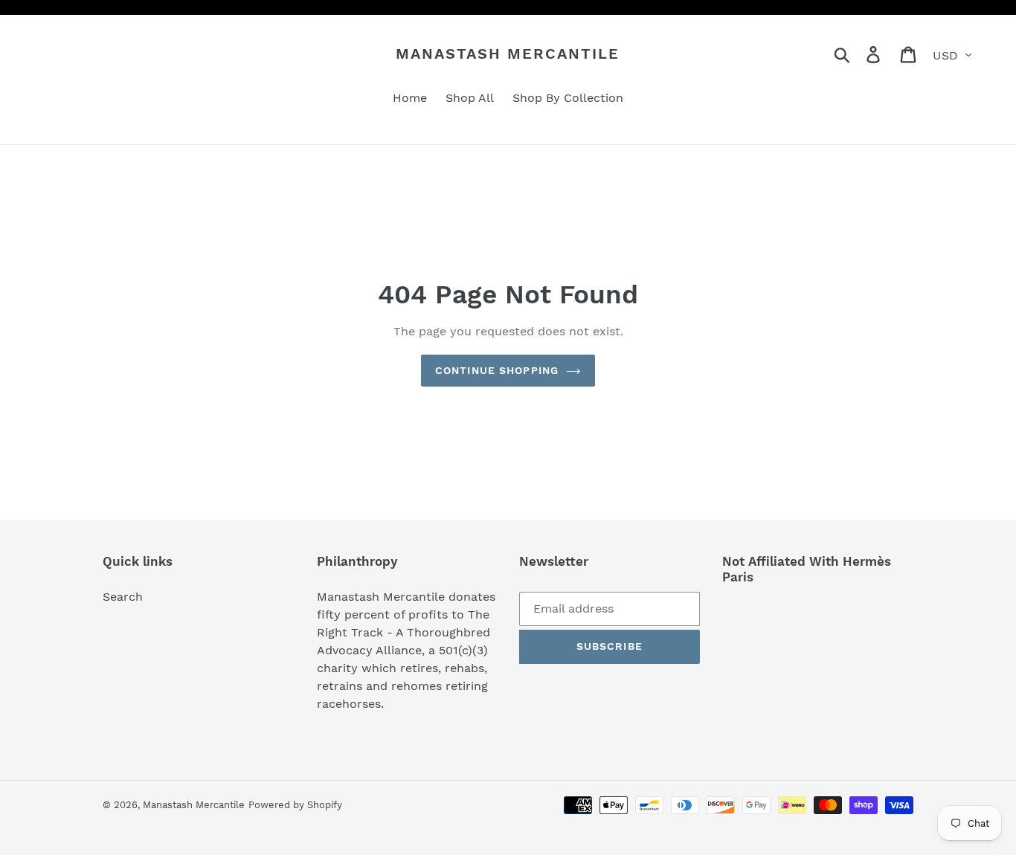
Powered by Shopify (295, 804)
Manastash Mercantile (508, 53)
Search (123, 597)
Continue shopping (497, 370)
